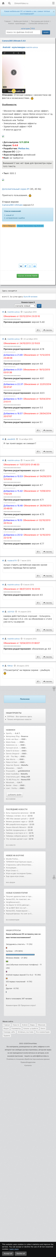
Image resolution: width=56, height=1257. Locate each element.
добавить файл (14, 795)
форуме (20, 855)
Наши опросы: (13, 930)
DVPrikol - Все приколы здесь (19, 716)
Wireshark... (11, 782)
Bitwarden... (11, 768)
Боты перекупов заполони (17, 813)
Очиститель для (12, 777)
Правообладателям (28, 1062)
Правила (7, 1036)
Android (24, 1025)
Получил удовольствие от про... (19, 896)
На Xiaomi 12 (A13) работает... (18, 905)
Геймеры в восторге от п (16, 833)
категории (25, 28)
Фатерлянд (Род (12, 736)
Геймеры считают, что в (16, 816)
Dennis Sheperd (12, 754)
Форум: (30, 226)
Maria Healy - (11, 742)
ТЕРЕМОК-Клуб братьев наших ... (20, 862)
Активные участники (25, 1032)
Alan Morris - (11, 759)
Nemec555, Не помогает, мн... (19, 899)
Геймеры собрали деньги (17, 836)
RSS (33, 28)
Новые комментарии (17, 893)
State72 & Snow (12, 751)
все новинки (10, 799)
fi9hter (10, 666)
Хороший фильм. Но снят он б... (19, 914)
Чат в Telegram (9, 226)
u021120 (10, 612)
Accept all (8, 1253)
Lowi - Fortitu (11, 788)
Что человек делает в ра (16, 839)
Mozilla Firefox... (12, 859)
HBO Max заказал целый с (17, 819)
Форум (6, 1028)
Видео (32, 1025)
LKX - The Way (12, 756)
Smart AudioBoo (12, 774)
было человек (30, 297)
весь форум (10, 882)
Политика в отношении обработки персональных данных (28, 1059)
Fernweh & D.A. (12, 748)
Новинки (10, 730)
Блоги (43, 1028)
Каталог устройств (30, 1028)
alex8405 (11, 439)
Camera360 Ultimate (12, 205)
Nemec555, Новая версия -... (18, 911)
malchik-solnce (32, 47)
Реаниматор (16, 1028)
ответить (48, 330)
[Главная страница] (3, 3)
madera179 (12, 561)
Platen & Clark (11, 762)
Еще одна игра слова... (15, 876)
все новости (10, 845)
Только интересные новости (19, 719)
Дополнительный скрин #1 (15, 189)
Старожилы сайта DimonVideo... (19, 865)
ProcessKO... (11, 771)
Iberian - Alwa (11, 785)
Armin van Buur (12, 739)
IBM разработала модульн (17, 824)
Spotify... (9, 733)
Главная (7, 1025)
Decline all (21, 1253)
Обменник (41, 1025)
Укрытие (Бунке (12, 765)
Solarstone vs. (12, 745)
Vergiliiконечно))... (13, 902)
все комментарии (12, 920)
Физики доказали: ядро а (16, 821)
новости (22, 809)
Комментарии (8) (13, 1005)
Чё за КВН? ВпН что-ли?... (17, 908)
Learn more (14, 1249)
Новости (16, 1025)
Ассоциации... (12, 868)
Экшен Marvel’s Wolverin (16, 827)
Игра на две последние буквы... (19, 873)
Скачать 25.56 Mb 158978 (27, 276)
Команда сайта (9, 1032)
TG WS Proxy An (12, 780)
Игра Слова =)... (13, 870)
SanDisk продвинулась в (16, 830)
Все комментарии (43, 1032)
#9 (3, 312)
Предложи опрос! (28, 1005)
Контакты (28, 1065)
